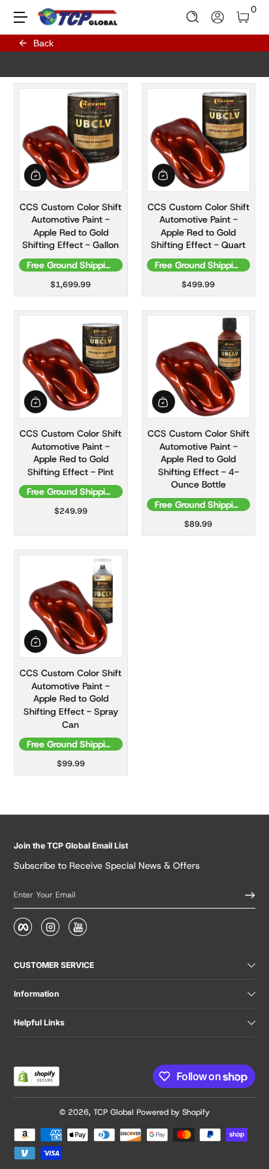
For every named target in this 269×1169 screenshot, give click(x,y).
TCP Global (113, 1112)
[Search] (193, 17)
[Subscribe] (245, 895)
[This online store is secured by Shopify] (36, 1076)
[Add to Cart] (35, 175)
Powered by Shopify (173, 1112)
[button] (193, 17)
